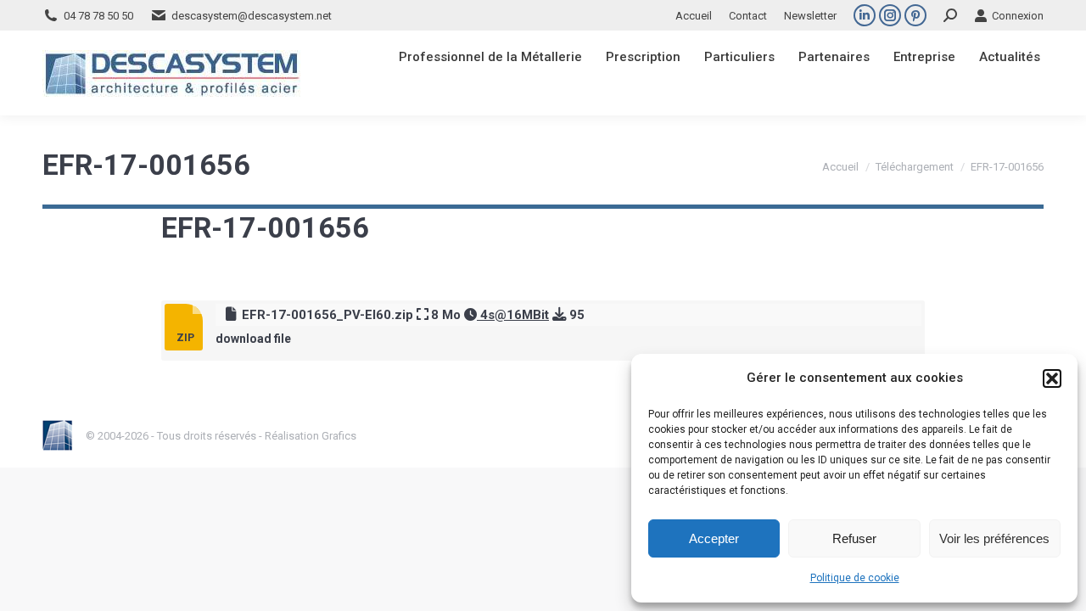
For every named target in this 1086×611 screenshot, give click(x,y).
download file (253, 338)
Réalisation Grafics (310, 435)
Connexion (1018, 15)
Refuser (854, 538)
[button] (1052, 378)
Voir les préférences (994, 538)
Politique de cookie (854, 578)
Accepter (714, 538)
